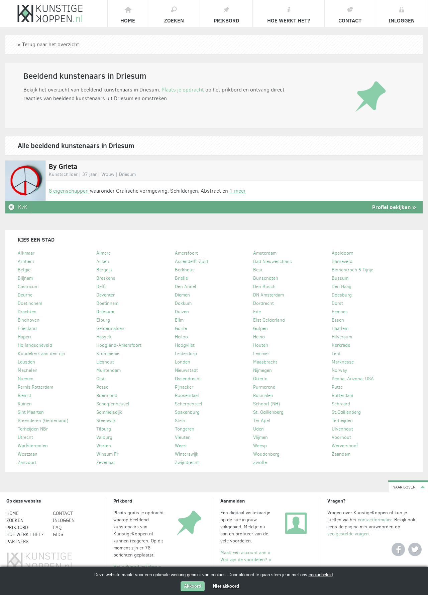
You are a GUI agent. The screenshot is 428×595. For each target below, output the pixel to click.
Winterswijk (186, 454)
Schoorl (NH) (266, 404)
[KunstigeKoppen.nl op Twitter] (415, 549)
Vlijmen (260, 437)
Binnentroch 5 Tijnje (352, 270)
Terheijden (342, 420)
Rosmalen (263, 395)
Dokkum (183, 303)
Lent (336, 353)
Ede (257, 312)
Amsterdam (265, 253)
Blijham (25, 278)
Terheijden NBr (33, 429)
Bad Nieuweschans (272, 261)
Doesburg (342, 295)
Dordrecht (263, 303)
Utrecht (25, 437)
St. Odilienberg (268, 412)
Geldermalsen (110, 328)
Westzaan (27, 454)
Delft (101, 286)
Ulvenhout (342, 429)
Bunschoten (265, 278)
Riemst (24, 395)
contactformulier (375, 520)
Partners (17, 541)
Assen (102, 261)
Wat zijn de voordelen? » (245, 559)
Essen (338, 320)
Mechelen (27, 370)
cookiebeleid (321, 574)
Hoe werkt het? (24, 534)
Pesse (102, 387)
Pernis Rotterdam (35, 387)
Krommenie (107, 353)
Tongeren (184, 429)
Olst (100, 379)
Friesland (27, 328)
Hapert (24, 337)
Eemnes (340, 312)
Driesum (105, 311)
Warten (103, 446)
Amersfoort (186, 253)
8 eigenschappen (69, 190)
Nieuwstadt (186, 370)
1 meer (237, 190)
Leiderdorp (186, 353)
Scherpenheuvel (112, 404)
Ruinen (25, 404)
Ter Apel (261, 420)
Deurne (25, 295)
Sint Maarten (31, 412)
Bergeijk (104, 270)
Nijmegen (262, 370)
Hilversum (342, 337)
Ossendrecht (188, 379)
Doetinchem (30, 303)
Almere (103, 253)
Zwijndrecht (187, 462)
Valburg (104, 437)
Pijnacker (184, 387)
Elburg (103, 320)
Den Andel (185, 286)
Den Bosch (264, 286)
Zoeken (14, 520)
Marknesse (343, 362)
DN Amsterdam (268, 295)
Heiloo (181, 337)
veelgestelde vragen (348, 534)
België (24, 270)
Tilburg (103, 429)
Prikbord (17, 527)
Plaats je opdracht (183, 89)
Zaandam (341, 454)
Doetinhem (107, 303)
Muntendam (108, 370)
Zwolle (260, 462)
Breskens (105, 278)
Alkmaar (26, 253)
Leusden (26, 362)
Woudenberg (266, 454)
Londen (182, 362)
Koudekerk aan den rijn (41, 353)
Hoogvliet (185, 345)
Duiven (182, 312)
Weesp (260, 446)
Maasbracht (265, 362)
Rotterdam (342, 395)
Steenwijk (106, 420)
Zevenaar (105, 462)
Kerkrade (341, 345)
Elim (179, 320)
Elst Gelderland (269, 320)
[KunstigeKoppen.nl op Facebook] (398, 549)
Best (257, 270)
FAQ (57, 527)
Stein (180, 420)
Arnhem (26, 261)
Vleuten (183, 437)
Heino (259, 337)
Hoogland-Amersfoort (118, 345)
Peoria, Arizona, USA (353, 379)
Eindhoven (28, 320)
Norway (339, 370)
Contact (63, 513)
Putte (337, 387)
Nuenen (25, 379)
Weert (181, 446)
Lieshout (105, 362)
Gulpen (260, 328)
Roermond (106, 395)
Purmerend (264, 387)
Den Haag (341, 286)
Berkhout (184, 270)
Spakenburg (187, 412)
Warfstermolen (33, 446)
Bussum (340, 278)
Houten (260, 345)
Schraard (341, 404)
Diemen (182, 295)
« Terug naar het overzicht (48, 44)
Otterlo (260, 379)
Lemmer (261, 353)
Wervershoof (345, 446)
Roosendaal (187, 395)
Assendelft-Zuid (191, 261)
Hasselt (104, 337)
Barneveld (342, 261)
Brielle (181, 278)
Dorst (337, 303)
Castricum (28, 286)
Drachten (27, 312)
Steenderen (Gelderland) (43, 420)
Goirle (181, 328)
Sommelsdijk (109, 412)
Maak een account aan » (245, 552)
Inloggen (64, 520)
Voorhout (341, 437)
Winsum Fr (107, 454)
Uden (258, 429)
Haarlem (340, 328)
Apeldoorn (342, 253)
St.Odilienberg (346, 412)
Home (12, 513)
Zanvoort (27, 462)
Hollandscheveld (35, 345)
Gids (58, 534)
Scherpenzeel (188, 404)
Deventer (105, 295)
